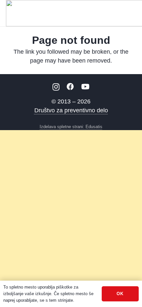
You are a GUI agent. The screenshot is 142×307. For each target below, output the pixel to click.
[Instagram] (56, 87)
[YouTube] (85, 86)
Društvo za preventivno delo (71, 110)
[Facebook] (70, 86)
